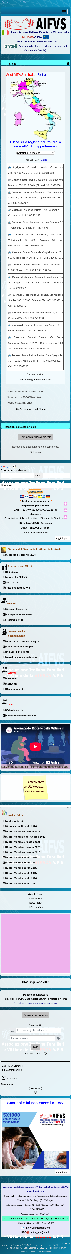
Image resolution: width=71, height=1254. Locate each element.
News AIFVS (35, 898)
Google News (35, 894)
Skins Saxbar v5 (14, 1248)
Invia (35, 1047)
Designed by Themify (56, 1248)
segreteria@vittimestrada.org (35, 379)
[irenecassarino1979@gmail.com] (9, 179)
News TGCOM (35, 906)
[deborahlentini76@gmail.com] (10, 325)
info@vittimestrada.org (36, 532)
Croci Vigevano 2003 (35, 982)
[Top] (65, 504)
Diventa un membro (36, 1015)
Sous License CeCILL (34, 1248)
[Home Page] (35, 23)
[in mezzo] (65, 510)
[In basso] (65, 517)
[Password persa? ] (35, 1053)
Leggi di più (61, 538)
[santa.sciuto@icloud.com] (9, 252)
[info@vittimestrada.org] (22, 1227)
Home (14, 2)
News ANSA (35, 902)
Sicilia (12, 63)
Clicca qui (46, 522)
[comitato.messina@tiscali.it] (10, 276)
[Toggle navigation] (64, 11)
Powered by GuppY (10, 1245)
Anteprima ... (26, 409)
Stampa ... (44, 409)
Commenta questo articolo (35, 437)
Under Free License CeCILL (47, 1245)
